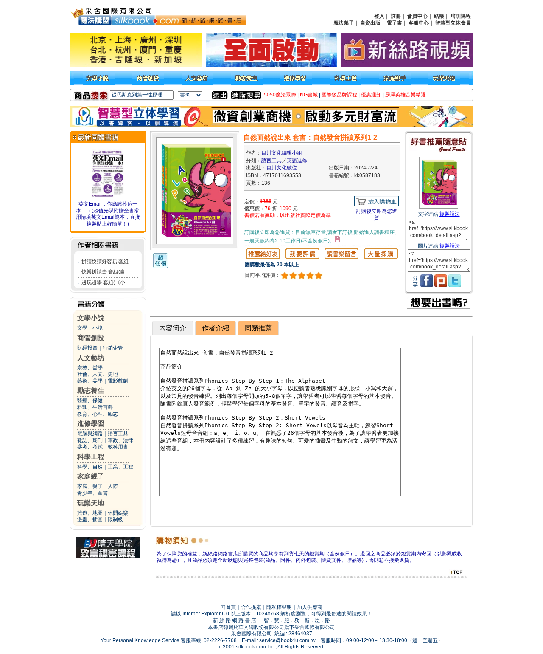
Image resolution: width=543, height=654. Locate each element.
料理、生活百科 (95, 407)
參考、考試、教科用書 (102, 447)
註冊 (396, 16)
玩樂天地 (90, 503)
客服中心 (419, 23)
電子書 (394, 23)
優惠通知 (371, 95)
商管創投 (90, 337)
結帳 (439, 16)
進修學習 (90, 423)
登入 (379, 16)
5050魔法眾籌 (280, 95)
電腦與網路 (90, 434)
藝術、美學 (90, 381)
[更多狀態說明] (337, 239)
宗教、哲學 (90, 368)
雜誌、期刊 (90, 440)
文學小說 (90, 317)
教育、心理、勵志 (97, 414)
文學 (82, 328)
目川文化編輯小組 (281, 153)
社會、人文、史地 (97, 374)
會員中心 (417, 16)
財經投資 (87, 348)
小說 (97, 328)
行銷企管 (113, 348)
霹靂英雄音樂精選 (405, 95)
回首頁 (228, 607)
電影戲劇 (118, 381)
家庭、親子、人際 (97, 486)
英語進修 (297, 161)
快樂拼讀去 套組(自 (103, 272)
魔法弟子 (343, 23)
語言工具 (118, 434)
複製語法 (449, 214)
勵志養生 (90, 390)
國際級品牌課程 (339, 95)
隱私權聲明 (279, 607)
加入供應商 (309, 607)
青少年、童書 (92, 493)
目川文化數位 (281, 168)
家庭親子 (90, 476)
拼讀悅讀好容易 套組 (105, 262)
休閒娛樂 (118, 513)
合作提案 (251, 607)
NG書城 (309, 95)
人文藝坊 (90, 357)
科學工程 (90, 456)
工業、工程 (120, 467)
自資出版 (370, 23)
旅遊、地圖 (90, 513)
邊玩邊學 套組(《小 (103, 282)
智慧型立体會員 (453, 23)
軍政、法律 (120, 440)
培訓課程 (461, 16)
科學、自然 (90, 467)
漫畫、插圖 (90, 519)
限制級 (115, 519)
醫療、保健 (90, 400)
